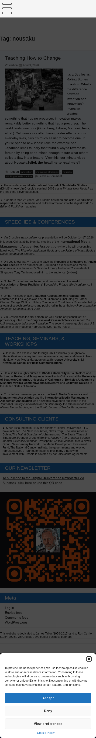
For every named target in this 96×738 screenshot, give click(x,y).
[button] (89, 659)
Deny (48, 711)
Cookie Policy (46, 733)
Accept (48, 698)
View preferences (48, 724)
